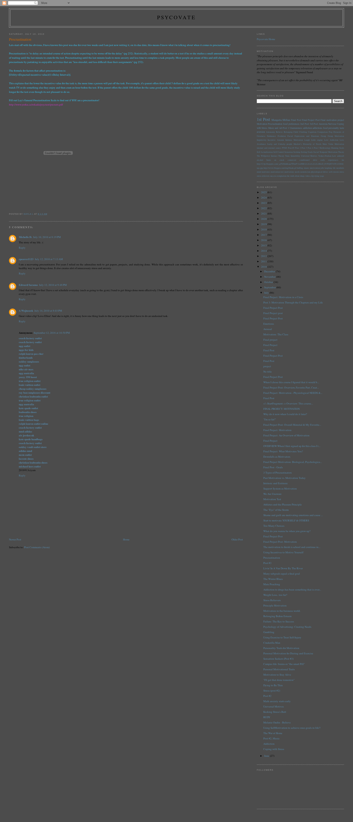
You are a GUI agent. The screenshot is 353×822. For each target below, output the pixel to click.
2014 (264, 251)
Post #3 (267, 563)
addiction (307, 127)
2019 (264, 224)
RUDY (266, 717)
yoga (322, 175)
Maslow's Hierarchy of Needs (307, 144)
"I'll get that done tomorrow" (279, 680)
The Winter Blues (273, 579)
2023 (264, 203)
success (273, 175)
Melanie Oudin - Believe (277, 722)
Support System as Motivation (280, 488)
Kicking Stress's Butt (274, 712)
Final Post (296, 119)
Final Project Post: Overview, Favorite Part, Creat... (291, 387)
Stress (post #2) (271, 690)
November (270, 276)
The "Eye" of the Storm (276, 510)
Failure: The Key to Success (278, 621)
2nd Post (304, 123)
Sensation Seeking (292, 151)
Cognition (312, 131)
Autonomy (270, 131)
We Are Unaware (272, 494)
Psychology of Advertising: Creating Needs (287, 627)
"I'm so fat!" (269, 419)
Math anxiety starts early (277, 701)
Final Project (270, 345)
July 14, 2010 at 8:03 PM (48, 310)
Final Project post (273, 313)
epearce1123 (26, 259)
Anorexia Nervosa (327, 123)
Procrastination (275, 123)
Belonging (288, 131)
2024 (264, 197)
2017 (264, 235)
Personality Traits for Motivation (281, 648)
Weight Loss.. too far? (275, 595)
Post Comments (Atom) (37, 547)
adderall (340, 155)
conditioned (304, 159)
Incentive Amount (276, 139)
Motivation (262, 123)
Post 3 (304, 147)
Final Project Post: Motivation (280, 542)
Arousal (267, 329)
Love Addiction (331, 139)
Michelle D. (25, 237)
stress (341, 171)
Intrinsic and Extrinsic (275, 483)
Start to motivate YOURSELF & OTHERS (286, 520)
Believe (279, 131)
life (334, 167)
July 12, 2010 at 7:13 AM (49, 259)
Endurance (271, 136)
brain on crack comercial (281, 159)
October (269, 282)
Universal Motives (309, 155)
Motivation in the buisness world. (281, 611)
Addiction (269, 744)
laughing (328, 167)
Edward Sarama (28, 285)
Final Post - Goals (273, 467)
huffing (300, 167)
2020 (264, 219)
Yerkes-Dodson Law (327, 155)
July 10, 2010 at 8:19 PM (47, 237)
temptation (281, 175)
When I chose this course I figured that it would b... (291, 382)
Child (295, 131)
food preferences (291, 123)
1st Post (263, 119)
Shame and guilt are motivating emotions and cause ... (293, 515)
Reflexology (325, 147)
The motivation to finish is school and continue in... (291, 547)
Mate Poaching (271, 584)
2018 (264, 229)
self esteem (334, 171)
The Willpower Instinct (267, 155)
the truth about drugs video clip (300, 175)
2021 (264, 213)
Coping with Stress (273, 749)
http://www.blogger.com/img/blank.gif (280, 167)
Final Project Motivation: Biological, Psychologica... (292, 462)
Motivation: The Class (275, 334)
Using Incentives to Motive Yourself (283, 552)
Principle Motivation (275, 605)
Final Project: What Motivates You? (283, 451)
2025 (264, 192)
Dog (330, 131)
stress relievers (263, 175)
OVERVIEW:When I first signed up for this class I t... (291, 446)
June (267, 756)
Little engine (317, 139)
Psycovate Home (266, 39)
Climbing (303, 131)
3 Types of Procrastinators (277, 472)
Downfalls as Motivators (276, 456)
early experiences (329, 159)
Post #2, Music (271, 738)
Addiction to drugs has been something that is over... (292, 589)
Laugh (307, 139)
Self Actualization (265, 151)
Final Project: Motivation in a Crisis (283, 297)
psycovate (176, 17)
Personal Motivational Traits (279, 669)
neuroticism (305, 171)
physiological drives (319, 171)
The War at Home (272, 733)
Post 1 (286, 127)
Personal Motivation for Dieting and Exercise (288, 653)
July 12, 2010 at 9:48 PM (53, 285)
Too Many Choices (273, 526)
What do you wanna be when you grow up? (287, 531)
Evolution (282, 136)
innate (306, 167)
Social (316, 151)
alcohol (260, 159)
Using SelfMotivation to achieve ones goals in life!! (292, 728)
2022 (264, 208)
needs (297, 171)
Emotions (268, 324)
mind (259, 171)
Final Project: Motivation (277, 430)
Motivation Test (272, 499)
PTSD (284, 147)
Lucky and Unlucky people (279, 144)
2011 (264, 261)
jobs (322, 167)
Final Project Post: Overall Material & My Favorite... (292, 425)
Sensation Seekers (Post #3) (278, 658)
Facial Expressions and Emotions (303, 136)
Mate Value (328, 144)
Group (323, 136)
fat (343, 159)
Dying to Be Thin (273, 685)
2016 (264, 240)
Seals (341, 147)
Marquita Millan (280, 120)
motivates (266, 171)
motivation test (277, 171)
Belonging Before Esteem (277, 616)
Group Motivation (336, 136)
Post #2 (267, 696)
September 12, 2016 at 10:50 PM (52, 333)
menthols (340, 167)
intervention (315, 167)
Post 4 (310, 147)
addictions (317, 127)
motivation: (289, 171)
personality (333, 127)
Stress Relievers (272, 600)
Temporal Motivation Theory (331, 151)
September (270, 287)
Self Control (278, 151)
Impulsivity (261, 139)
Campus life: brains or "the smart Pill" (284, 664)
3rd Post (314, 123)
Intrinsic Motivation (294, 139)
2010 (264, 266)
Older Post (237, 539)
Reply (22, 247)
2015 (264, 245)
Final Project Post (311, 119)
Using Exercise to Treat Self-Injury (282, 637)
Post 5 (316, 147)
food (325, 127)
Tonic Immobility (292, 155)
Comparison (322, 131)
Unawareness (296, 127)
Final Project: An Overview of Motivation (286, 435)
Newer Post (15, 539)
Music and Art (275, 127)
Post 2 (298, 147)
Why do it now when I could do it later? (285, 414)
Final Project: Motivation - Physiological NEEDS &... (292, 393)
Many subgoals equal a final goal (281, 573)
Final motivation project (332, 119)
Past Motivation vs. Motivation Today (284, 478)
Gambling (268, 632)
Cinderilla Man (271, 643)
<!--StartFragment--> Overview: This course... (288, 403)
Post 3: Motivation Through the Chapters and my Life (293, 302)
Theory (281, 155)
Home (126, 539)
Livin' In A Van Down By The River (283, 568)
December (270, 271)
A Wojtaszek (26, 310)
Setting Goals (307, 151)
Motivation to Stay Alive (277, 674)
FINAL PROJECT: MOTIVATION (281, 409)
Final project (270, 339)
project (267, 366)
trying (316, 175)
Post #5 (291, 147)
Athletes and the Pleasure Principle (282, 504)
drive (315, 159)
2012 (264, 256)
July (266, 292)
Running (334, 147)
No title (267, 371)
